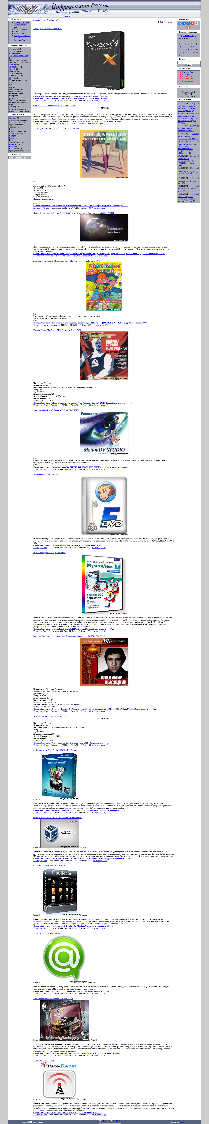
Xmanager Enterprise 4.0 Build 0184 (47, 29)
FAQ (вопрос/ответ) (22, 36)
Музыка (12, 73)
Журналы (13, 67)
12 (186, 47)
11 (183, 47)
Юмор (11, 82)
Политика (13, 129)
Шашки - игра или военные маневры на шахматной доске (186, 199)
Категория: (38, 100)
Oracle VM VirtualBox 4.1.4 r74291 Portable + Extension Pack (57, 818)
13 (188, 47)
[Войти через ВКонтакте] (184, 23)
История (12, 136)
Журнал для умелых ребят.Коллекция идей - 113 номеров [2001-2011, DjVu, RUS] (66, 261)
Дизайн (12, 87)
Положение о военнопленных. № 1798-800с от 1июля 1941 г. (188, 162)
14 (191, 47)
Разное (12, 107)
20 (188, 50)
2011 (43, 20)
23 (197, 50)
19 (186, 50)
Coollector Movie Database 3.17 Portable (49, 866)
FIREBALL (187, 74)
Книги (12, 64)
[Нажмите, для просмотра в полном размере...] (104, 178)
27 (188, 52)
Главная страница (21, 23)
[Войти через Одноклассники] (188, 28)
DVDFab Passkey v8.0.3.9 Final (45, 474)
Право (11, 138)
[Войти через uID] (180, 23)
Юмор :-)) (13, 144)
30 (197, 52)
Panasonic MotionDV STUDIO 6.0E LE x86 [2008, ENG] (56, 410)
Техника (12, 118)
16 (197, 47)
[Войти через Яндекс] (192, 23)
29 (194, 52)
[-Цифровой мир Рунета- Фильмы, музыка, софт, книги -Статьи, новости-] (80, 14)
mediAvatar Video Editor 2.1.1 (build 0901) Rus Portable (55, 750)
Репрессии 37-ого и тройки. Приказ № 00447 (188, 172)
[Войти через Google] (196, 23)
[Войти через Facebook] (188, 23)
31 (180, 55)
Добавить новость (166, 22)
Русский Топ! (187, 72)
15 (194, 47)
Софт (11, 69)
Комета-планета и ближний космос (185, 130)
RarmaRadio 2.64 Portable (43, 1061)
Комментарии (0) (99, 100)
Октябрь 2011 (188, 36)
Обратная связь (20, 29)
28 (191, 52)
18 (183, 50)
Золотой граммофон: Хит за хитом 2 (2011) (51, 716)
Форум (17, 38)
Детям (11, 98)
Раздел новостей (21, 31)
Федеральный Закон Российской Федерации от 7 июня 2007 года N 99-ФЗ (187, 119)
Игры (11, 78)
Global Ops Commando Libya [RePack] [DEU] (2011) (54, 106)
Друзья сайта (19, 40)
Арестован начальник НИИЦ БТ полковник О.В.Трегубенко (187, 108)
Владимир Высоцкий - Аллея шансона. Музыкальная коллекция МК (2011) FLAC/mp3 (69, 636)
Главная (67, 16)
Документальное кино (18, 56)
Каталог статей (20, 33)
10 (180, 47)
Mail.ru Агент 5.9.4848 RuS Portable (47, 933)
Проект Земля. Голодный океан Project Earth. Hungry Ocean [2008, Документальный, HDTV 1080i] (73, 213)
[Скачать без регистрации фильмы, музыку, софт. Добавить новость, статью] (29, 14)
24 (180, 52)
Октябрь (50, 20)
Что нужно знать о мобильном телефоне (186, 137)
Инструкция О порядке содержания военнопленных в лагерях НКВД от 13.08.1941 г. (187, 148)
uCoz (181, 1122)
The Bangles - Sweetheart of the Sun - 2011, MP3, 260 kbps (56, 129)
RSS (198, 1)
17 (180, 50)
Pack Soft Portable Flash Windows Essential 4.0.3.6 (53, 999)
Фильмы (12, 49)
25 (183, 52)
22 (194, 50)
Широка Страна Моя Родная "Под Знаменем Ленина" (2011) (58, 330)
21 (191, 50)
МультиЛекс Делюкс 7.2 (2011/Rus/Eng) (49, 553)
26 (186, 52)
